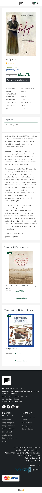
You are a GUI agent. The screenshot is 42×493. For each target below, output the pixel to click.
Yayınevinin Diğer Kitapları (19, 310)
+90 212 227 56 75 (8, 396)
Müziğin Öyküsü (11, 349)
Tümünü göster (21, 298)
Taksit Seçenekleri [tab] (13, 125)
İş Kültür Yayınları (11, 237)
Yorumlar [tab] (9, 130)
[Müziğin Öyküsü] (21, 330)
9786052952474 (16, 234)
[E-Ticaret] (21, 490)
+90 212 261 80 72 (21, 396)
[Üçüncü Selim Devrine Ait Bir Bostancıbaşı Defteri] (21, 267)
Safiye (6, 234)
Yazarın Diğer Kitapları (17, 247)
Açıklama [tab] (9, 120)
